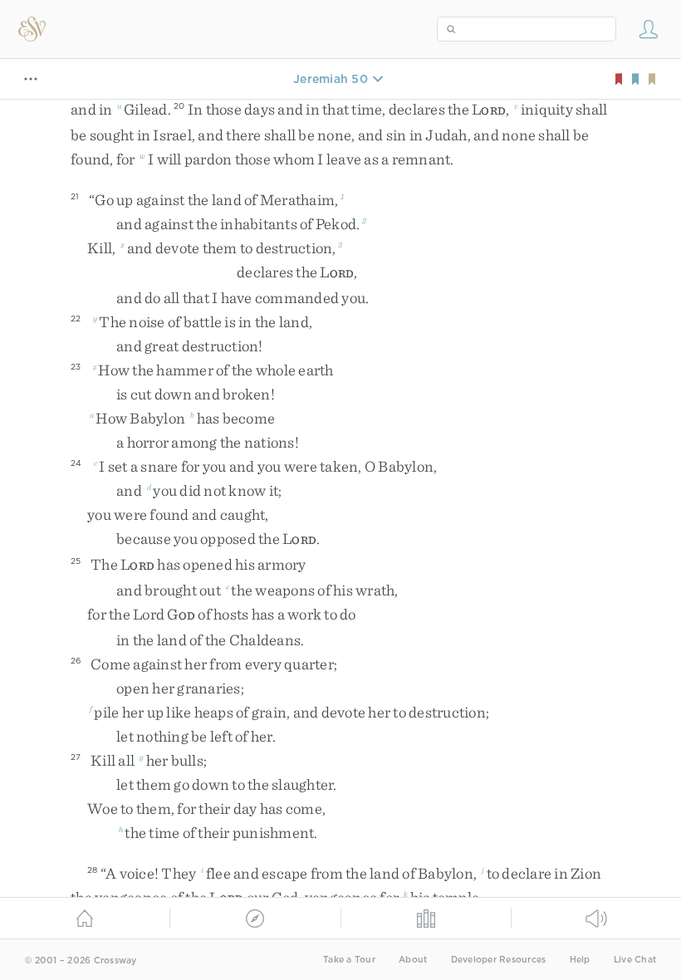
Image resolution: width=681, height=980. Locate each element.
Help (580, 959)
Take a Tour (349, 959)
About (413, 959)
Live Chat (635, 959)
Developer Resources (498, 959)
